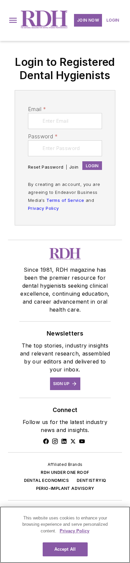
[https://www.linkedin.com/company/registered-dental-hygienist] (64, 441)
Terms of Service (65, 200)
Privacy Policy (43, 208)
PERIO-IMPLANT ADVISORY (65, 488)
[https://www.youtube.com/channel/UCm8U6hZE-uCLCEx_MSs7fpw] (82, 441)
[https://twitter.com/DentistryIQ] (73, 441)
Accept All (65, 549)
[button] (13, 20)
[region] (65, 534)
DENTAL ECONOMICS (46, 480)
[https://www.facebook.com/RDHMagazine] (46, 441)
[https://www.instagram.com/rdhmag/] (55, 441)
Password (43, 136)
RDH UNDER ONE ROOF (65, 472)
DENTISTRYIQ (91, 480)
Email (37, 109)
